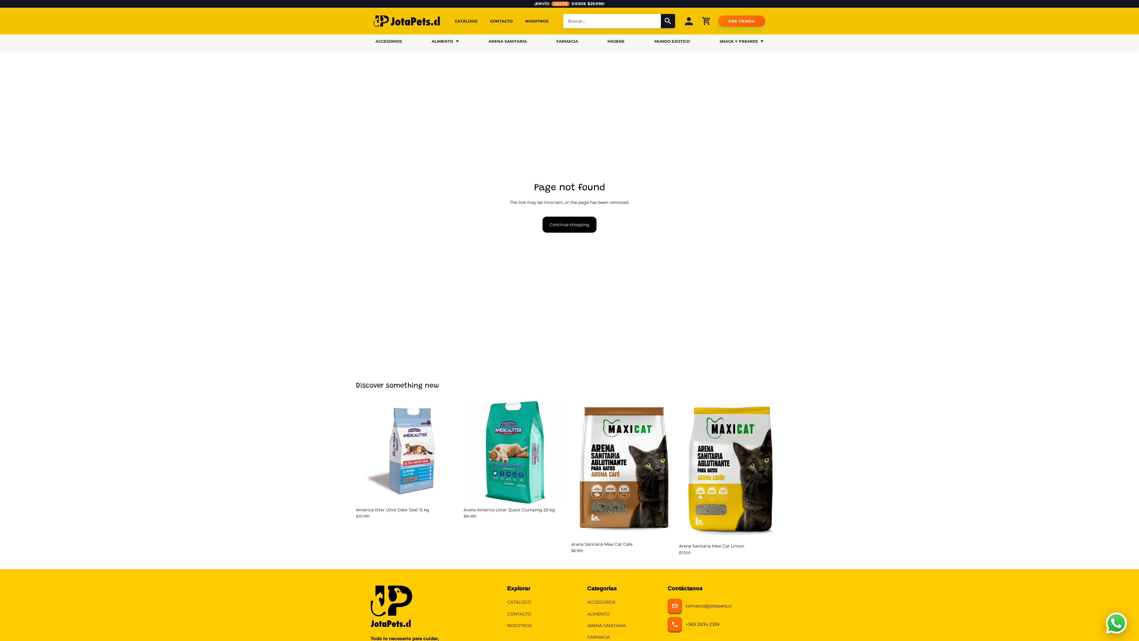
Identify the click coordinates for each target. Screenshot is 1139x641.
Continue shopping (569, 224)
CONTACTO (501, 21)
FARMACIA (567, 41)
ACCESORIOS (389, 41)
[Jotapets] (407, 21)
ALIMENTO (442, 41)
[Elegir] (666, 529)
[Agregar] (451, 495)
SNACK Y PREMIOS (739, 41)
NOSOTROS (536, 21)
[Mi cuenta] (688, 21)
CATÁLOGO (466, 21)
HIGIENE (616, 41)
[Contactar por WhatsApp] (1116, 623)
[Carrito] (706, 20)
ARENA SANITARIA (508, 41)
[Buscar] (668, 21)
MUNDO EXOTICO (672, 41)
